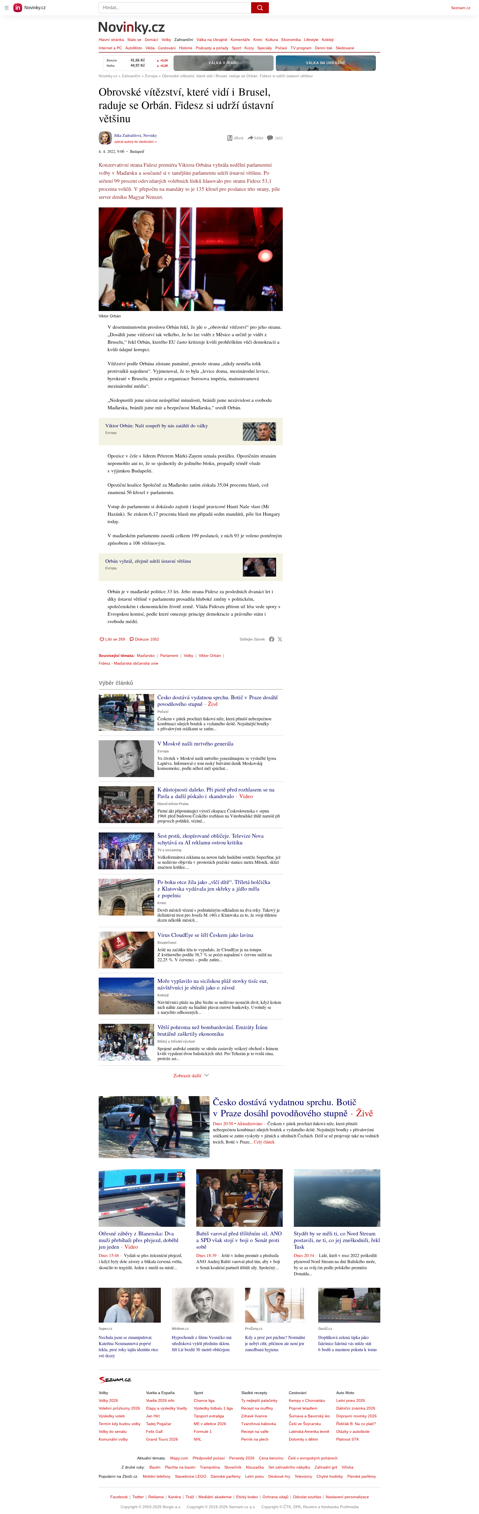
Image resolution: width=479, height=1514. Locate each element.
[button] (191, 259)
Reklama (156, 1497)
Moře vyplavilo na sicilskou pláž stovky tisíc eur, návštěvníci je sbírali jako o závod (212, 984)
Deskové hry (279, 1476)
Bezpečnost (166, 943)
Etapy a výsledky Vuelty (166, 1408)
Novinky (150, 135)
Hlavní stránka (111, 39)
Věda (150, 48)
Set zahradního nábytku (289, 1467)
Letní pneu (254, 1476)
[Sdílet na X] (280, 639)
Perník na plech (255, 1439)
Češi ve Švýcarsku (305, 1424)
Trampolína (210, 1467)
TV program (301, 48)
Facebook (119, 1497)
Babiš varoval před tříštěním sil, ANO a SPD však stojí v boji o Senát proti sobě (239, 1240)
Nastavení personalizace (347, 1497)
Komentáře (240, 39)
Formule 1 (203, 1431)
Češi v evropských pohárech (313, 1458)
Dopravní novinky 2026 (356, 1416)
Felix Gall (154, 1431)
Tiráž (189, 1497)
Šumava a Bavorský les (309, 1416)
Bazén (154, 1467)
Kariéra (174, 1497)
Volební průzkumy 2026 (119, 1408)
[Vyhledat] (260, 7)
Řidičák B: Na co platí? (356, 1424)
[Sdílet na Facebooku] (271, 639)
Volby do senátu (113, 1431)
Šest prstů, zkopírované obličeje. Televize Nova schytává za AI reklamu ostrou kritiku (210, 839)
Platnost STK (347, 1439)
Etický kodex (247, 1497)
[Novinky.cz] (132, 28)
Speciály (264, 48)
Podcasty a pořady (212, 48)
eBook (239, 137)
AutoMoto (133, 48)
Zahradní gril (326, 1467)
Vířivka (347, 1467)
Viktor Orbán (210, 655)
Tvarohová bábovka (258, 1424)
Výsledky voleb (112, 1416)
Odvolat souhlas (307, 1497)
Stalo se (134, 39)
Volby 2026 (108, 1400)
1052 (279, 138)
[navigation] (6, 7)
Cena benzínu (271, 1458)
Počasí (281, 48)
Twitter (138, 1497)
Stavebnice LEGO (190, 1476)
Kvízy (249, 48)
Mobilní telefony (156, 1476)
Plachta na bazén (180, 1467)
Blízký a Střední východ (176, 1041)
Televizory (303, 1476)
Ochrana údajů (276, 1497)
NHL (198, 1439)
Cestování (167, 48)
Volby (166, 39)
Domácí (151, 39)
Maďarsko (146, 655)
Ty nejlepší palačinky (259, 1400)
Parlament (169, 655)
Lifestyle (311, 39)
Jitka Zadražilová (127, 135)
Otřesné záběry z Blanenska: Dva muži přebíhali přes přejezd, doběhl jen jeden (139, 1240)
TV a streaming (169, 850)
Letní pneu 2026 (350, 1400)
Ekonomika (291, 39)
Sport (236, 48)
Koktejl (327, 39)
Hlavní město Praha (172, 804)
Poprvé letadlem (303, 1408)
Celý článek (264, 1142)
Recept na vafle (255, 1431)
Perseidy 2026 (241, 1458)
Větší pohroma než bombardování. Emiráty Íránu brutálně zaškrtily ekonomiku (212, 1030)
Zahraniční (183, 39)
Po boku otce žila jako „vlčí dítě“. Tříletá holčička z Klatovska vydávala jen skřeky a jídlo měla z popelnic (213, 888)
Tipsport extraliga (209, 1416)
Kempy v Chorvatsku (307, 1400)
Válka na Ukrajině (212, 39)
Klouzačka (255, 1467)
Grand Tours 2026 (162, 1439)
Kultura (272, 39)
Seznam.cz (460, 8)
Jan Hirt (153, 1416)
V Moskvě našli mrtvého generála (195, 743)
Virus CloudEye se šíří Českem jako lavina (205, 935)
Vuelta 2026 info (160, 1400)
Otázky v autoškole (353, 1431)
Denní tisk (323, 48)
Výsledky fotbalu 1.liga (213, 1408)
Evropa (111, 433)
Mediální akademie (215, 1497)
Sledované (345, 48)
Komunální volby (113, 1439)
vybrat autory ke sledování (134, 142)
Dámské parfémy (226, 1476)
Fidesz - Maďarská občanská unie (128, 663)
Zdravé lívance (254, 1416)
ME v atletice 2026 (210, 1424)
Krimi (257, 39)
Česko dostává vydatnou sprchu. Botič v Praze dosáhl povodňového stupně (217, 700)
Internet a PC (110, 48)
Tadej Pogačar (158, 1424)
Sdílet (258, 137)
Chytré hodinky (330, 1476)
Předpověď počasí (209, 1458)
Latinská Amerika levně (309, 1431)
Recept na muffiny (257, 1408)
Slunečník (232, 1467)
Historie (185, 48)
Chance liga (204, 1400)
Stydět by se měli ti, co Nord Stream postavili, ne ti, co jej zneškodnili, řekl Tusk (337, 1240)
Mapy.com (179, 1458)
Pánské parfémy (361, 1476)
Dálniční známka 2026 (355, 1408)
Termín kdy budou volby (120, 1424)
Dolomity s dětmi (303, 1439)
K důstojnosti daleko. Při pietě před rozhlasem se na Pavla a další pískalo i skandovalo (215, 793)
